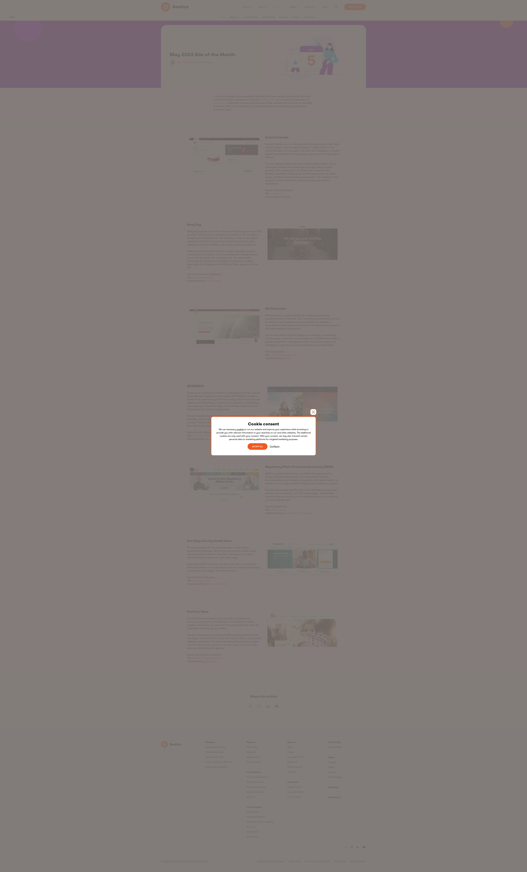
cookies (240, 429)
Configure (274, 446)
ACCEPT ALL (257, 446)
